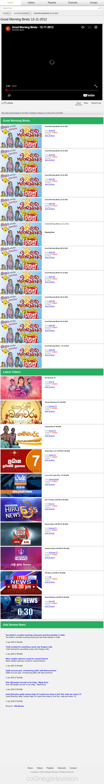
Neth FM (52, 130)
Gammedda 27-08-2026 (53, 426)
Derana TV (53, 406)
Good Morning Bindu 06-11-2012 (56, 297)
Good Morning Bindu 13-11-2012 (56, 199)
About (78, 103)
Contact (93, 2)
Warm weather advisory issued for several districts (27, 659)
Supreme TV (53, 552)
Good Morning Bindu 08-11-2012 (56, 248)
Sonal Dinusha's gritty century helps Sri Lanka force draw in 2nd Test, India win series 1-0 (43, 694)
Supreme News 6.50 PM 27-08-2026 (57, 548)
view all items (50, 136)
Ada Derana (19, 706)
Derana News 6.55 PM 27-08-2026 (56, 524)
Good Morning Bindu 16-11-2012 (56, 126)
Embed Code (96, 103)
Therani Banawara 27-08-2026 (55, 402)
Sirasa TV (52, 431)
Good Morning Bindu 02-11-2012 (56, 321)
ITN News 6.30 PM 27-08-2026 (55, 573)
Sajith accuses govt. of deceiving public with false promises (31, 671)
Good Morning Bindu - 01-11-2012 (57, 346)
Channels (72, 2)
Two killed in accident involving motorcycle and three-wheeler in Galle (35, 635)
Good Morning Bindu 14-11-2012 (56, 175)
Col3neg (5, 13)
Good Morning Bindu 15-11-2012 (56, 151)
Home (10, 2)
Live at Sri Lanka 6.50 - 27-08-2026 (57, 475)
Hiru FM (52, 601)
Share (86, 103)
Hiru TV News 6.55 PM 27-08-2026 (56, 500)
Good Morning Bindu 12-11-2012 (46, 13)
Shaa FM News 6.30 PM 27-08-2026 (57, 597)
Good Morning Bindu (21, 13)
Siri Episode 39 (50, 378)
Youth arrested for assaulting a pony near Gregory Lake (29, 647)
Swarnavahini (54, 479)
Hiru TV (51, 382)
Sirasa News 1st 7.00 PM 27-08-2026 (57, 451)
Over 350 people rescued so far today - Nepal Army (27, 682)
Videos (31, 2)
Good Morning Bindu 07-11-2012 (56, 273)
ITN (50, 577)
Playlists (52, 2)
